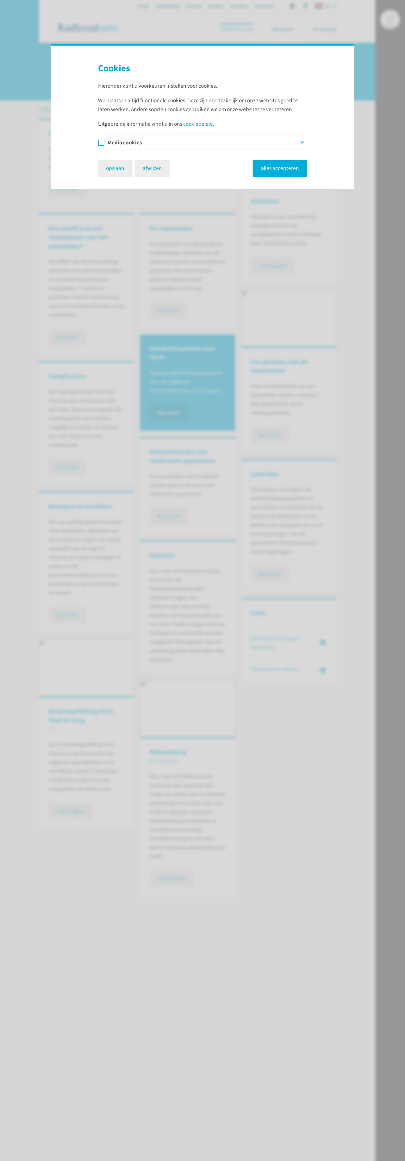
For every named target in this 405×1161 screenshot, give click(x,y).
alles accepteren (280, 168)
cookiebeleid (198, 124)
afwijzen (152, 168)
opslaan (115, 168)
